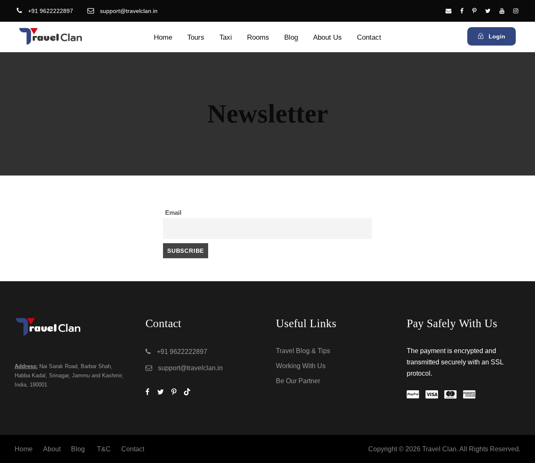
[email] (448, 11)
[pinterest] (474, 11)
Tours (195, 37)
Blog (291, 37)
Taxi (225, 37)
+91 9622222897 (50, 11)
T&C (104, 449)
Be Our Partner (298, 380)
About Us (327, 37)
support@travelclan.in (129, 11)
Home (163, 37)
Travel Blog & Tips (303, 350)
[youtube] (501, 11)
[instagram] (515, 11)
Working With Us (301, 365)
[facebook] (462, 11)
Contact (369, 37)
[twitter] (488, 11)
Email (173, 212)
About (52, 449)
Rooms (258, 37)
